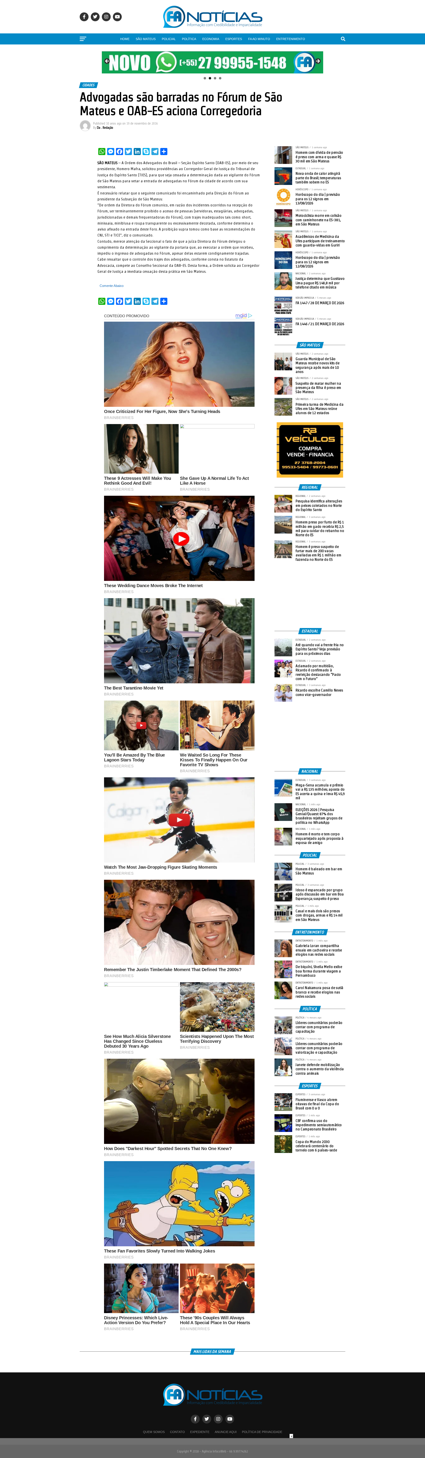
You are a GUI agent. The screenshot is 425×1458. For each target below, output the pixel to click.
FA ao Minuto (259, 39)
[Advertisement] (309, 594)
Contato (177, 1432)
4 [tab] (220, 78)
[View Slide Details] (212, 62)
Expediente (199, 1432)
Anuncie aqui (226, 1432)
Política (189, 39)
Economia (210, 39)
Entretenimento (290, 39)
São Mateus (146, 39)
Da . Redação (105, 127)
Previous (107, 61)
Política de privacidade (262, 1432)
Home (124, 39)
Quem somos (154, 1432)
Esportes (233, 39)
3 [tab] (215, 78)
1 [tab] (205, 78)
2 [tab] (210, 78)
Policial (169, 39)
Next (317, 61)
